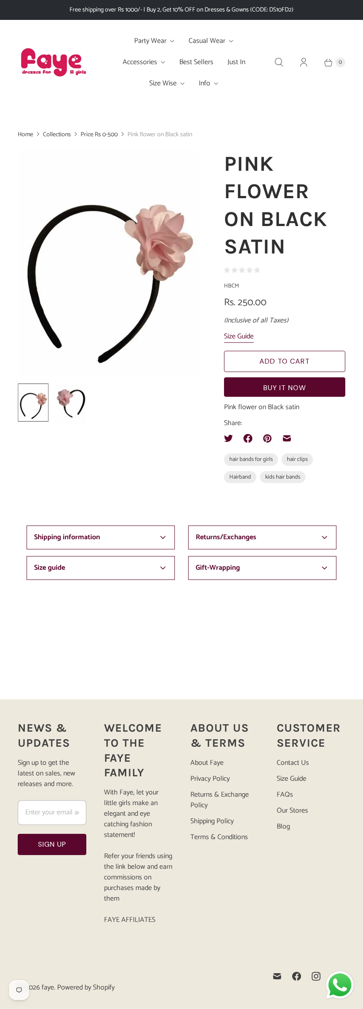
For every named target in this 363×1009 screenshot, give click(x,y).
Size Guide (239, 337)
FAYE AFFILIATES (129, 920)
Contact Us (293, 763)
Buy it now (284, 387)
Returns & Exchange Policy (219, 800)
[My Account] (303, 62)
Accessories (140, 62)
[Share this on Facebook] (248, 438)
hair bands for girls (251, 459)
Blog (283, 827)
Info (204, 83)
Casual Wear (207, 41)
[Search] (278, 62)
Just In (236, 62)
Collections (57, 134)
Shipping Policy (212, 821)
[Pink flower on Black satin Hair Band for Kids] (108, 263)
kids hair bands (282, 477)
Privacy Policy (210, 779)
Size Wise (163, 83)
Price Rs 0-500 (99, 134)
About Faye (207, 763)
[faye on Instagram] (316, 976)
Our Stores (292, 811)
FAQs (285, 795)
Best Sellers (196, 62)
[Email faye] (277, 976)
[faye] (53, 62)
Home (25, 134)
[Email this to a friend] (287, 438)
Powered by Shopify (86, 988)
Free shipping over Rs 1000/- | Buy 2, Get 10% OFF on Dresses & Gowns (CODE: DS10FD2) (181, 10)
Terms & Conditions (219, 837)
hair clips (297, 459)
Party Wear (150, 41)
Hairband (240, 477)
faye (48, 988)
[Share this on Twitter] (231, 438)
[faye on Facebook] (296, 976)
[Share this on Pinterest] (267, 438)
